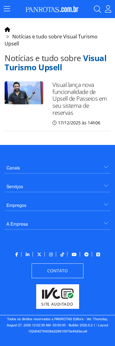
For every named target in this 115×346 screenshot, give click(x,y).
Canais (13, 168)
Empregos (16, 205)
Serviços (14, 186)
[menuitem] (57, 165)
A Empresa (17, 224)
